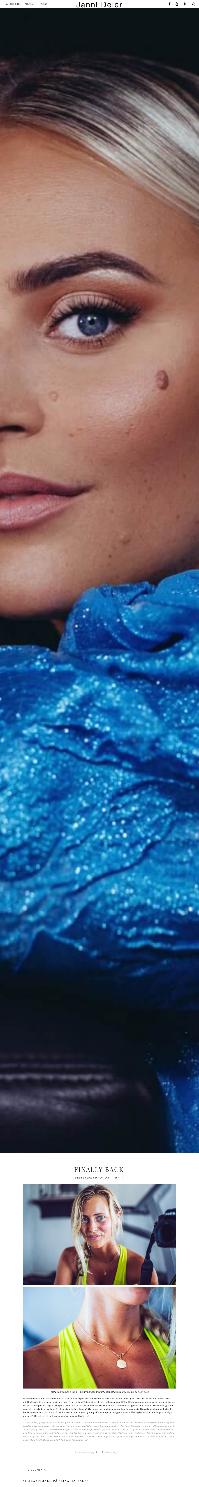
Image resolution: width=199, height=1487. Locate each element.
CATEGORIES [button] (12, 3)
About (44, 3)
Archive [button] (29, 3)
